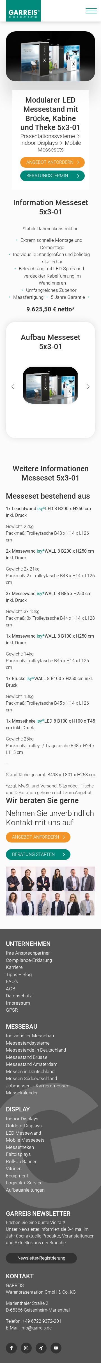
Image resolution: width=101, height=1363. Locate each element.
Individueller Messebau (30, 1035)
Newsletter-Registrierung (41, 1258)
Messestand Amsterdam (32, 1064)
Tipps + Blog (19, 974)
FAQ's (12, 981)
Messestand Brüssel (27, 1057)
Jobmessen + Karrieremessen (37, 1085)
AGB (10, 989)
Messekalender (22, 1092)
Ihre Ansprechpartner (28, 953)
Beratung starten (33, 854)
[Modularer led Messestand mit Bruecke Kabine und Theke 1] (50, 385)
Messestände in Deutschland (36, 1050)
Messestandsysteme (28, 1043)
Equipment (17, 1176)
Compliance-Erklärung (29, 960)
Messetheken (20, 1147)
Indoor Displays (22, 1118)
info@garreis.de (36, 1328)
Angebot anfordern (49, 162)
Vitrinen (14, 1168)
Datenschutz (19, 995)
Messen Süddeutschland (31, 1078)
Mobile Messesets (25, 1140)
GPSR (12, 1010)
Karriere (14, 967)
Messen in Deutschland (30, 1071)
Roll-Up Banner (21, 1161)
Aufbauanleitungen (25, 1190)
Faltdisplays (18, 1154)
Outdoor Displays (24, 1125)
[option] (50, 386)
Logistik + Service (24, 1182)
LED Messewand (23, 1133)
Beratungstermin (47, 175)
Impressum (18, 1003)
